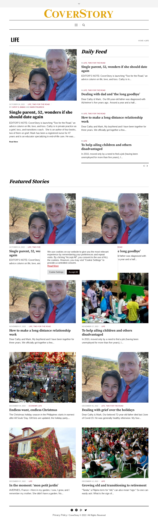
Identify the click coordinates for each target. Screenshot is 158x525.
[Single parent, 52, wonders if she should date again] (43, 74)
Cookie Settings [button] (56, 272)
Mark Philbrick (37, 107)
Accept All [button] (73, 272)
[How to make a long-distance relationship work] (42, 298)
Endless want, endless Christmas (33, 410)
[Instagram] (76, 510)
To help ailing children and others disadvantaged (106, 147)
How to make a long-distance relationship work (112, 120)
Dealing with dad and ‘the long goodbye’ (110, 94)
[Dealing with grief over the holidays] (115, 377)
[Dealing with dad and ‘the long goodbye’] (115, 218)
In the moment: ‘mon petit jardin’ (33, 485)
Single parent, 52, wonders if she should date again (40, 115)
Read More (13, 142)
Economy (33, 406)
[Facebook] (72, 510)
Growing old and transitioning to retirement (114, 485)
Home (140, 41)
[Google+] (81, 510)
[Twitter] (85, 510)
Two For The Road (41, 104)
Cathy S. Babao (19, 107)
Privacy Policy (60, 515)
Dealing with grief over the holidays (108, 410)
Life (29, 104)
